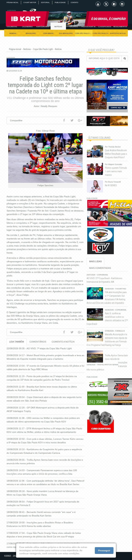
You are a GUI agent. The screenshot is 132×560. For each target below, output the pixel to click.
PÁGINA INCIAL (13, 2)
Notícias (27, 49)
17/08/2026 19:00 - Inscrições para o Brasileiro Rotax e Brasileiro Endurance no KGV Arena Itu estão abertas (40, 524)
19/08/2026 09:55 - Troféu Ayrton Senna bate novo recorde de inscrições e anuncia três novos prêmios (45, 462)
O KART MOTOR (30, 2)
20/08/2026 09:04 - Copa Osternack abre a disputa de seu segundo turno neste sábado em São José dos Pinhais (44, 399)
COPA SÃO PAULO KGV (101, 33)
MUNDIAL (13, 33)
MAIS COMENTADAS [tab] (100, 268)
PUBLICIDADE (60, 2)
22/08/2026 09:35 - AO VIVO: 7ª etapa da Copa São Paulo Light (39, 348)
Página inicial (15, 49)
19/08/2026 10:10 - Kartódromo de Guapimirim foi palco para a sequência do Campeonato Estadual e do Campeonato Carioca (44, 451)
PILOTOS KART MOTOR (89, 26)
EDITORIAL (45, 2)
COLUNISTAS (12, 26)
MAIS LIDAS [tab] (95, 261)
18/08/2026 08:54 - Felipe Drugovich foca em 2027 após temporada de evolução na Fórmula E (43, 503)
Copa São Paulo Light (43, 49)
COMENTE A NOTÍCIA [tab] (63, 341)
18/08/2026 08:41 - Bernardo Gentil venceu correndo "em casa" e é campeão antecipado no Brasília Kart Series (41, 514)
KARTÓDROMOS (42, 26)
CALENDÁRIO (27, 26)
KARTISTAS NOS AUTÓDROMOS (119, 33)
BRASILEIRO (31, 33)
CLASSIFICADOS (104, 26)
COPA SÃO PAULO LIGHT (84, 33)
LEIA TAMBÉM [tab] (16, 341)
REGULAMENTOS (120, 26)
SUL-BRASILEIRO (66, 33)
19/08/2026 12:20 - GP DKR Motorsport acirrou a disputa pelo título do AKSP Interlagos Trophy (43, 409)
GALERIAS (74, 26)
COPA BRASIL (48, 33)
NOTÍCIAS (58, 26)
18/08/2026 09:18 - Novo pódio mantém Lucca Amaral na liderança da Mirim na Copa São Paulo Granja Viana (42, 493)
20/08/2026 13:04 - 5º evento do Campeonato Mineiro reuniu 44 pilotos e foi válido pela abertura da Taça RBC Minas (45, 367)
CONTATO (74, 2)
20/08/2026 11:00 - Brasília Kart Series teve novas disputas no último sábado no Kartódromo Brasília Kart (42, 388)
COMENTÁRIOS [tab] (37, 341)
